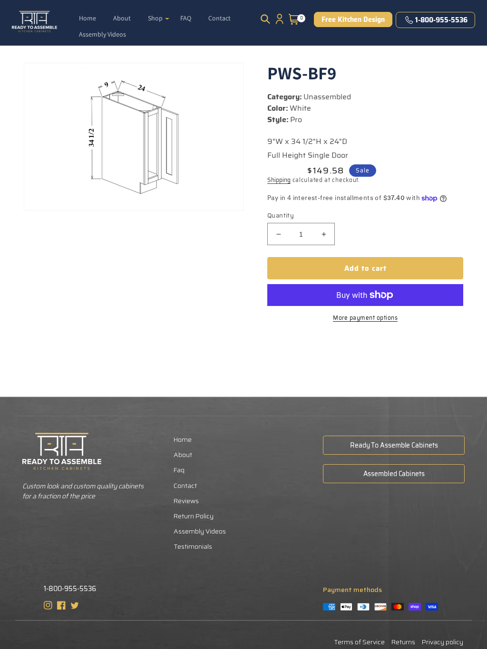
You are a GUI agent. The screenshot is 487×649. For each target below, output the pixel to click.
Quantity (280, 215)
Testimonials (193, 546)
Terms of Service (359, 642)
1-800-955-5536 (441, 20)
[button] (158, 14)
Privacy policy (442, 642)
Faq (179, 470)
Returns (403, 642)
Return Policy (194, 516)
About (183, 454)
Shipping (279, 179)
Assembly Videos (200, 531)
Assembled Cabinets (394, 473)
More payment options (365, 318)
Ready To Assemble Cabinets (394, 445)
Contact (185, 485)
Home (183, 439)
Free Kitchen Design (353, 19)
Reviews (186, 501)
